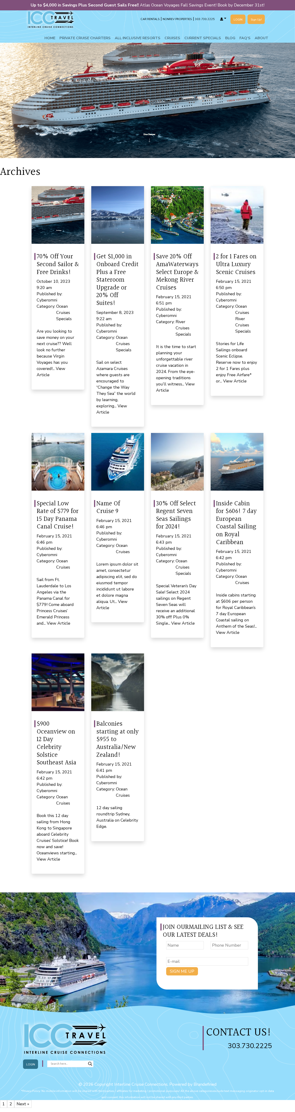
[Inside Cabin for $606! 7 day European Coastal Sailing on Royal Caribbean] (237, 462)
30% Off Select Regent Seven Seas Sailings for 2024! (176, 515)
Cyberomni (47, 300)
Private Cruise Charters (85, 38)
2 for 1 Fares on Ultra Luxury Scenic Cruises (236, 264)
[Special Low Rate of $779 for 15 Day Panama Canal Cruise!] (58, 462)
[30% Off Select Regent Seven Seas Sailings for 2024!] (177, 462)
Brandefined (205, 1084)
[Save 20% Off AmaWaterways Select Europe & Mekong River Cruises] (177, 215)
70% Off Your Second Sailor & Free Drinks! (58, 264)
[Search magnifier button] (90, 1064)
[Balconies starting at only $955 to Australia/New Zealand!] (117, 682)
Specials (64, 319)
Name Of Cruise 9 (108, 508)
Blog (230, 38)
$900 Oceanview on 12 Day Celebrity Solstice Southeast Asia (56, 743)
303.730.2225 (250, 1046)
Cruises (172, 38)
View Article (235, 381)
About (261, 38)
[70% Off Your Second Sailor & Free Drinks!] (58, 215)
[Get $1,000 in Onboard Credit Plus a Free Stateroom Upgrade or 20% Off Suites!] (117, 215)
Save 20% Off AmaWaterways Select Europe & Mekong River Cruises (177, 272)
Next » (23, 1104)
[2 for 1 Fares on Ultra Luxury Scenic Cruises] (237, 215)
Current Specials (202, 38)
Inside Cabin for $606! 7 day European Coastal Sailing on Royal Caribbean (236, 523)
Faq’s (245, 38)
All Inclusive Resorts (137, 38)
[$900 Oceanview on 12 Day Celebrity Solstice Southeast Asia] (58, 682)
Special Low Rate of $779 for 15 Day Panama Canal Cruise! (58, 515)
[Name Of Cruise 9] (117, 462)
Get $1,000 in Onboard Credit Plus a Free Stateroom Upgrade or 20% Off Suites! (117, 280)
